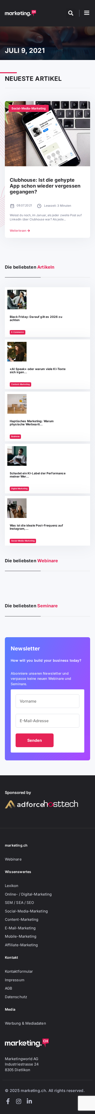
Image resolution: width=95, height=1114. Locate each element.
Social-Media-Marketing (28, 108)
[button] (70, 13)
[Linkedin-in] (29, 1101)
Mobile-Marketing (20, 936)
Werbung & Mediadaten (25, 1023)
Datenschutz (16, 996)
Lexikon (12, 885)
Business (15, 436)
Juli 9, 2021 (25, 51)
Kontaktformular (19, 971)
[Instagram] (18, 1101)
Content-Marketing (20, 384)
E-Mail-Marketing (20, 928)
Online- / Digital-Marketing (28, 894)
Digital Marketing (19, 488)
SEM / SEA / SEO (19, 902)
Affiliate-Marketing (21, 945)
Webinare (13, 859)
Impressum (14, 980)
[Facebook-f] (8, 1101)
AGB (8, 988)
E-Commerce (17, 332)
